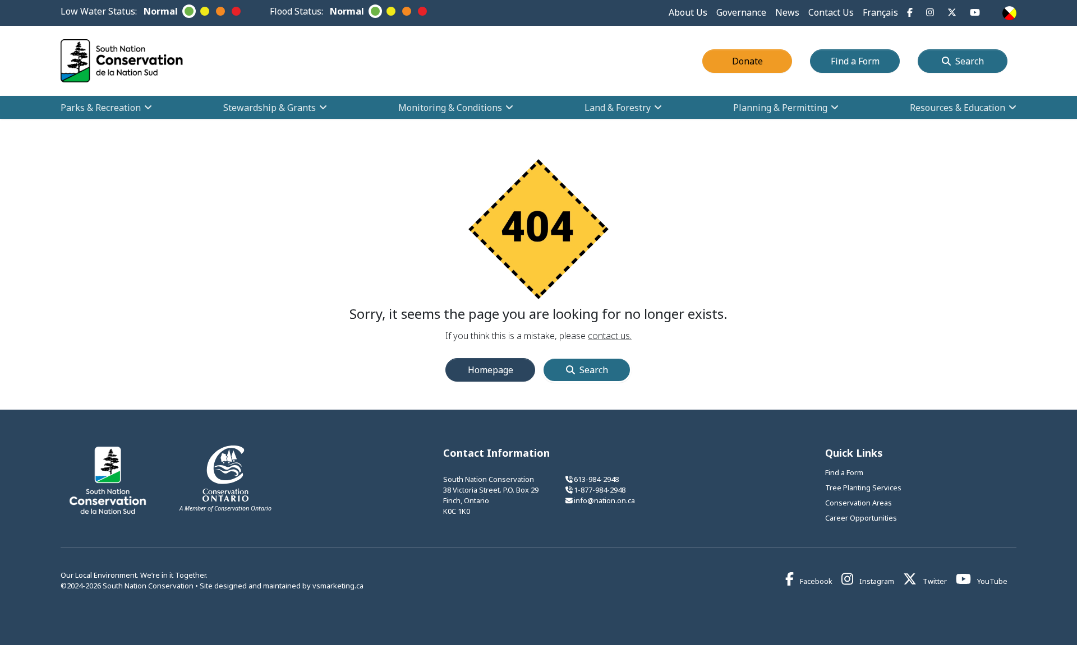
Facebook (815, 581)
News (787, 12)
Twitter (934, 581)
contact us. (610, 336)
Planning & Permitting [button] (780, 107)
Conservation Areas (858, 503)
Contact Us (831, 12)
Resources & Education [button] (957, 107)
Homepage (490, 370)
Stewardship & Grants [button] (269, 107)
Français (880, 12)
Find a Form (865, 60)
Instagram (876, 581)
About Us (688, 12)
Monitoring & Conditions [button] (450, 107)
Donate (762, 60)
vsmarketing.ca (337, 586)
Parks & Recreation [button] (101, 107)
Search (969, 61)
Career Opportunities (861, 518)
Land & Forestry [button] (617, 107)
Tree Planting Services (863, 487)
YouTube (991, 581)
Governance (741, 12)
